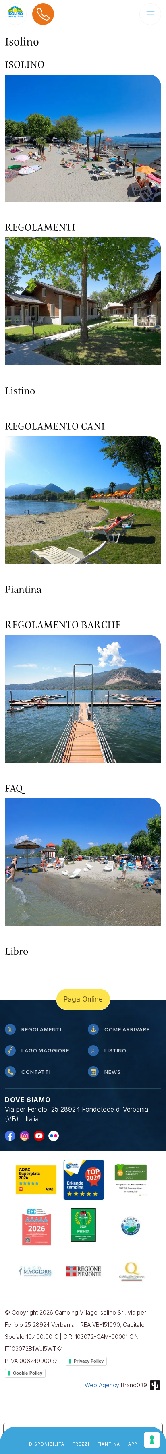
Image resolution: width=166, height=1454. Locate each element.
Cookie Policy (27, 1373)
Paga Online (83, 999)
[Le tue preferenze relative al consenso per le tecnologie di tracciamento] (152, 1440)
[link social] (12, 1135)
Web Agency (102, 1385)
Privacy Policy (89, 1361)
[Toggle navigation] (150, 14)
